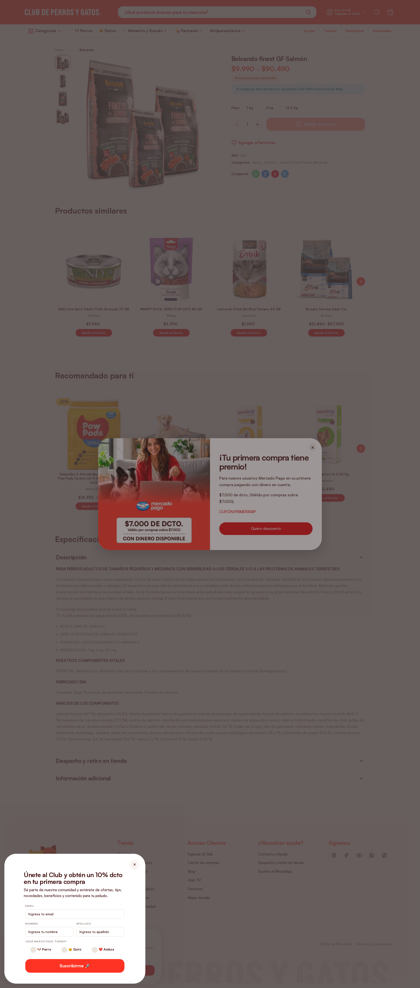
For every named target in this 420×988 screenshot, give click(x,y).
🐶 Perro (43, 949)
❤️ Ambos (106, 949)
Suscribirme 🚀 (75, 965)
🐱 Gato (74, 949)
